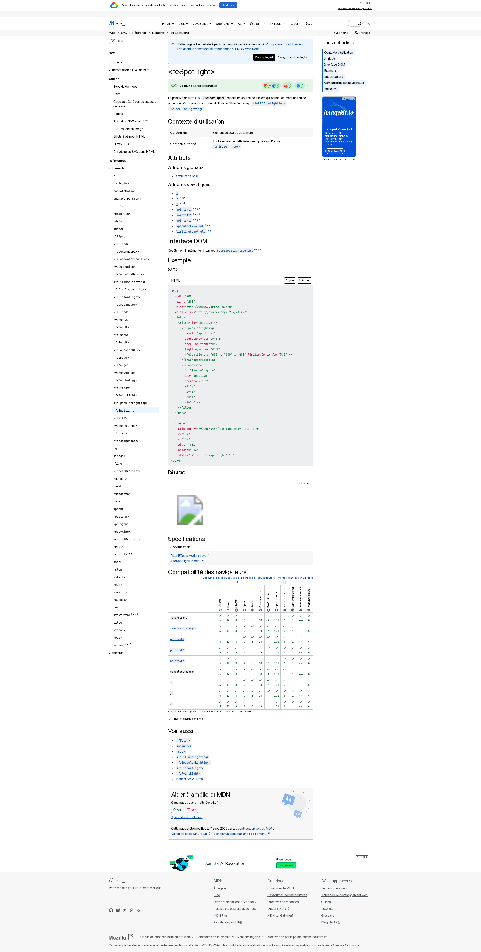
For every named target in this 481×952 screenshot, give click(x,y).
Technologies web (334, 888)
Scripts (118, 114)
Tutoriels (115, 62)
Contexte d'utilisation (338, 52)
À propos (220, 888)
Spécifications (334, 77)
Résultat (176, 472)
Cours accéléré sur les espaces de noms (134, 104)
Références (117, 161)
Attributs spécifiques (189, 184)
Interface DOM (334, 64)
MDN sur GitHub (278, 915)
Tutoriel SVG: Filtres (189, 779)
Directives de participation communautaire (295, 937)
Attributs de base (187, 176)
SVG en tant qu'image (128, 129)
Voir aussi (330, 89)
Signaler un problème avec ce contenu (240, 834)
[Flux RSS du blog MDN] (138, 910)
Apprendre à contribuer (187, 817)
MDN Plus (221, 915)
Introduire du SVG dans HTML (134, 151)
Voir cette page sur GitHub (189, 834)
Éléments (118, 168)
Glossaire (327, 915)
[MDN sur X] (124, 910)
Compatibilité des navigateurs (344, 83)
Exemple (330, 70)
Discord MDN (276, 909)
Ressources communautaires (287, 895)
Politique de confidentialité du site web (164, 937)
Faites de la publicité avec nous (235, 909)
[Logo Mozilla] (121, 937)
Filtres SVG (121, 144)
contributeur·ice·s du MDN (255, 828)
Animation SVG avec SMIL (131, 121)
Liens (117, 94)
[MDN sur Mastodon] (131, 910)
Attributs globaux (186, 167)
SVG (198, 98)
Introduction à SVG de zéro (130, 70)
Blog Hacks (329, 922)
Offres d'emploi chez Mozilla (233, 902)
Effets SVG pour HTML (129, 136)
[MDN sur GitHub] (111, 910)
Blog (309, 23)
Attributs (330, 58)
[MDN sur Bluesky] (118, 910)
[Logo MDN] (117, 880)
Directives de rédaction (283, 902)
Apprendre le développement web (344, 895)
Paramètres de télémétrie (213, 937)
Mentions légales (248, 937)
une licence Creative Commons (338, 945)
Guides (114, 79)
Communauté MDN (280, 888)
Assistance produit (226, 922)
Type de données (125, 86)
